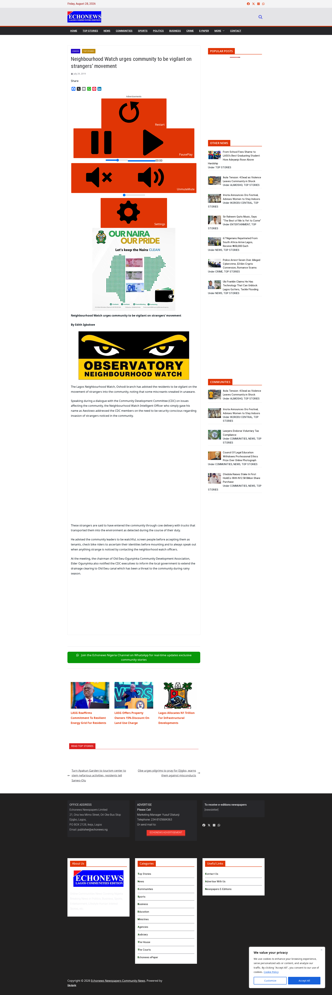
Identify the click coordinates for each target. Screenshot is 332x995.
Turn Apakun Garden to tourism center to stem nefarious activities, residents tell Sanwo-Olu (99, 775)
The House (144, 942)
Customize (270, 980)
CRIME (190, 30)
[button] (223, 30)
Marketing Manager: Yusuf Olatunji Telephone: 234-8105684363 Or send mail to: (158, 814)
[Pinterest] (94, 89)
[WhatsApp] (89, 89)
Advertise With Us (215, 881)
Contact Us (211, 873)
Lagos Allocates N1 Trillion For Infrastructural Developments (176, 718)
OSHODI (75, 51)
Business (143, 904)
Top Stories (144, 873)
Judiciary (143, 934)
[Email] (83, 89)
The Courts (144, 949)
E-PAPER (204, 30)
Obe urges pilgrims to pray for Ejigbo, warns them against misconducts (167, 773)
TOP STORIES (90, 30)
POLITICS (158, 30)
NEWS (107, 30)
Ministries (143, 919)
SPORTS (142, 30)
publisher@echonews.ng (93, 829)
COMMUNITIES (124, 30)
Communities (145, 889)
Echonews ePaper (148, 957)
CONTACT (235, 30)
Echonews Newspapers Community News (118, 981)
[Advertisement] (100, 446)
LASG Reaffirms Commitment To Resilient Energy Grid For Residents (88, 718)
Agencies (143, 926)
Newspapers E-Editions (218, 889)
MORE (217, 30)
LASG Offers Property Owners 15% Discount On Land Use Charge (131, 718)
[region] (287, 967)
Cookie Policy (271, 972)
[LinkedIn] (99, 89)
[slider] (116, 160)
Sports (141, 896)
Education (143, 911)
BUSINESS (175, 30)
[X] (78, 89)
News (141, 881)
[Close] (321, 950)
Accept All (304, 980)
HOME (73, 30)
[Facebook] (73, 89)
